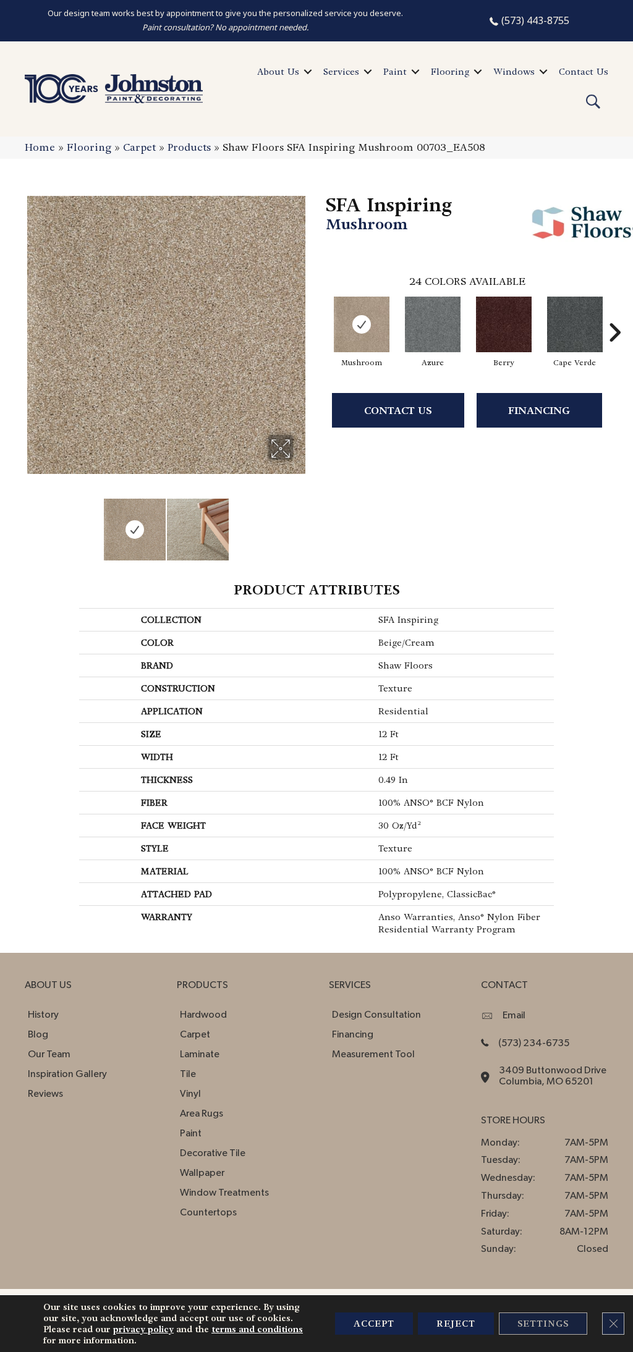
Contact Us (583, 71)
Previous (31, 523)
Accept (374, 1323)
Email (514, 1015)
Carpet (139, 147)
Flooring (450, 71)
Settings (543, 1323)
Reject (455, 1323)
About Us (278, 71)
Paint (395, 71)
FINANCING (539, 410)
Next (301, 523)
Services (341, 71)
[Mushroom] (362, 324)
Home (40, 147)
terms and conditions (257, 1329)
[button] (307, 71)
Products (189, 147)
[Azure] (433, 324)
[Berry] (504, 324)
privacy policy (143, 1329)
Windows (514, 71)
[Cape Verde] (575, 324)
